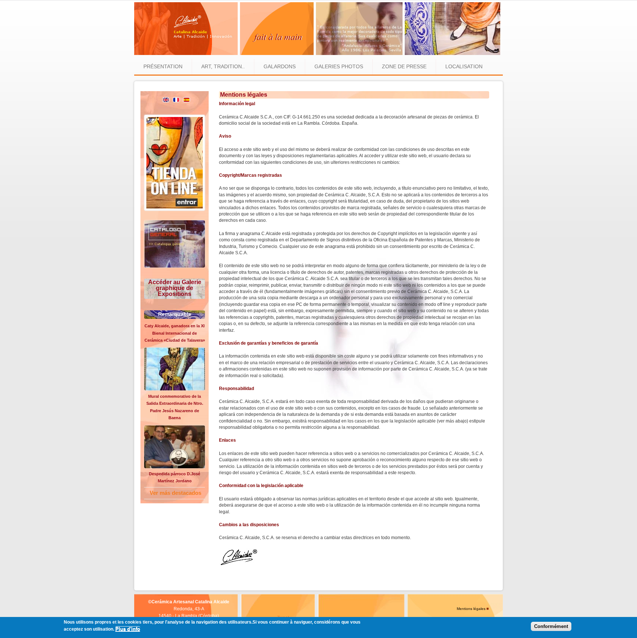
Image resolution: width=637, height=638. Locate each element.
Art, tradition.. (223, 66)
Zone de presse (404, 66)
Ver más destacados (175, 493)
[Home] (317, 53)
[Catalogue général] (174, 266)
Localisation (464, 66)
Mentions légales (471, 609)
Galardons (280, 66)
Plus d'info (127, 629)
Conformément (551, 627)
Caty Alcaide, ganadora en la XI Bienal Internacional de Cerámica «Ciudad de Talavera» (175, 333)
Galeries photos (338, 66)
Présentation (162, 66)
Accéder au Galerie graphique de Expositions (174, 288)
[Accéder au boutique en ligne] (174, 209)
